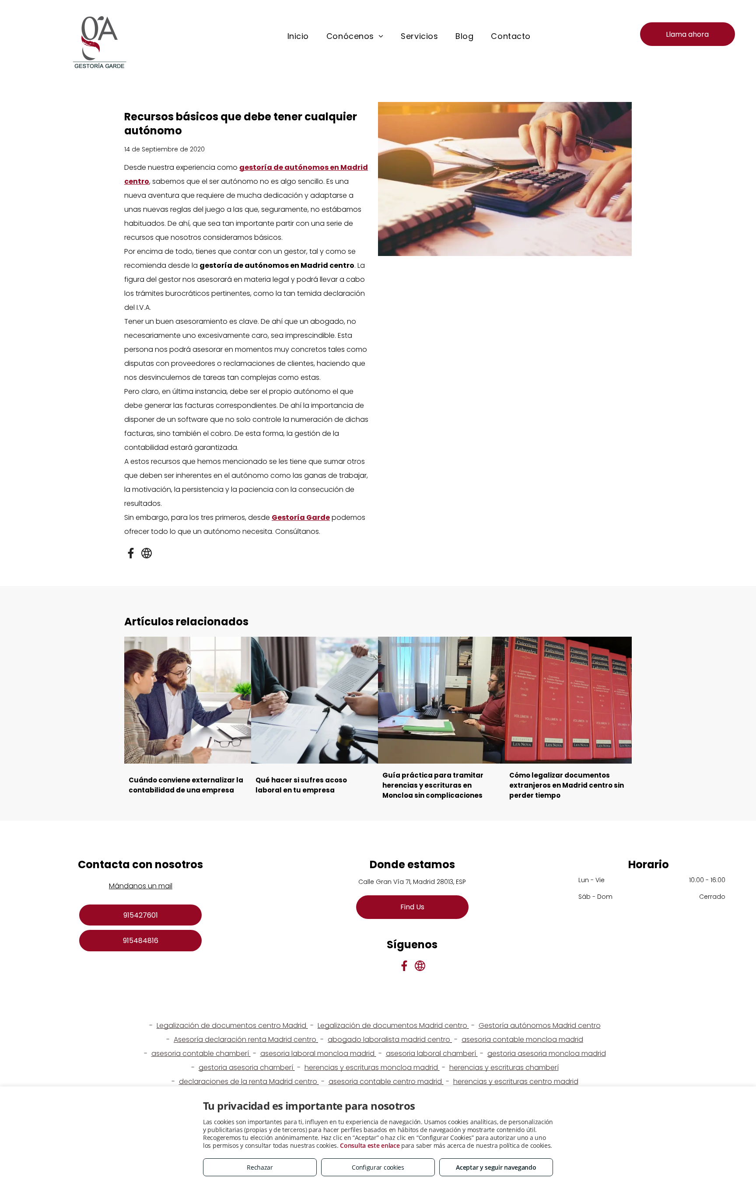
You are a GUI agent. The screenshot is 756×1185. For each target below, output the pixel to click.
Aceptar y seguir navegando (496, 1167)
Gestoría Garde (301, 517)
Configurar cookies (378, 1167)
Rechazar (260, 1167)
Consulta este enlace (369, 1145)
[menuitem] (298, 36)
